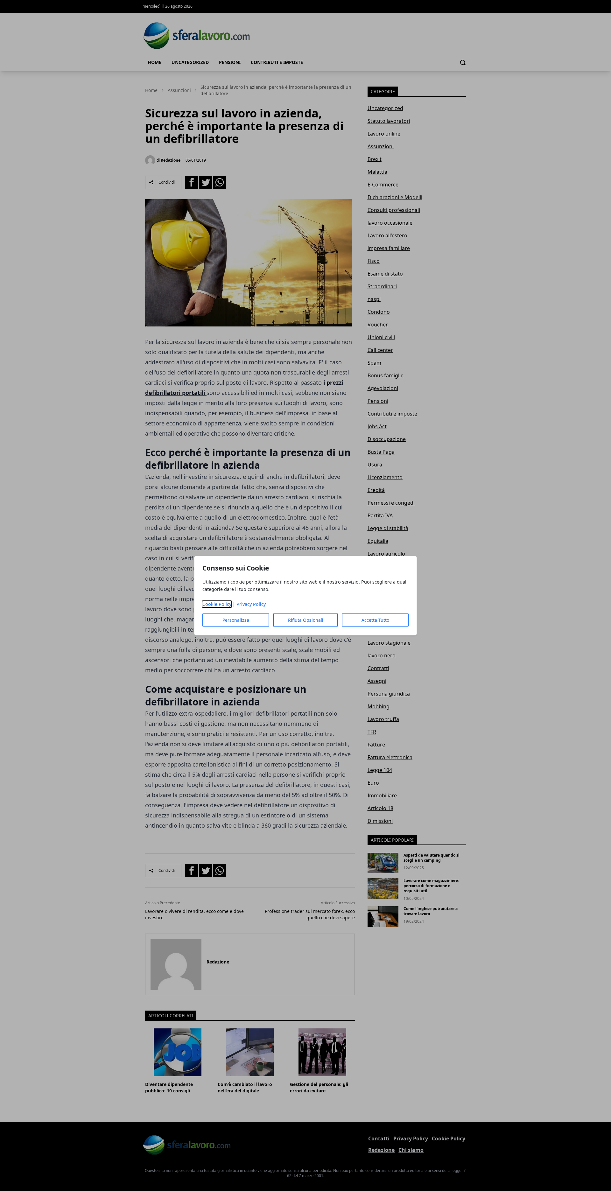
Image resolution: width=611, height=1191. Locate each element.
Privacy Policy (251, 604)
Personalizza (235, 620)
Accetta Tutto (375, 620)
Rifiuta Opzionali (305, 620)
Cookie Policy (216, 604)
